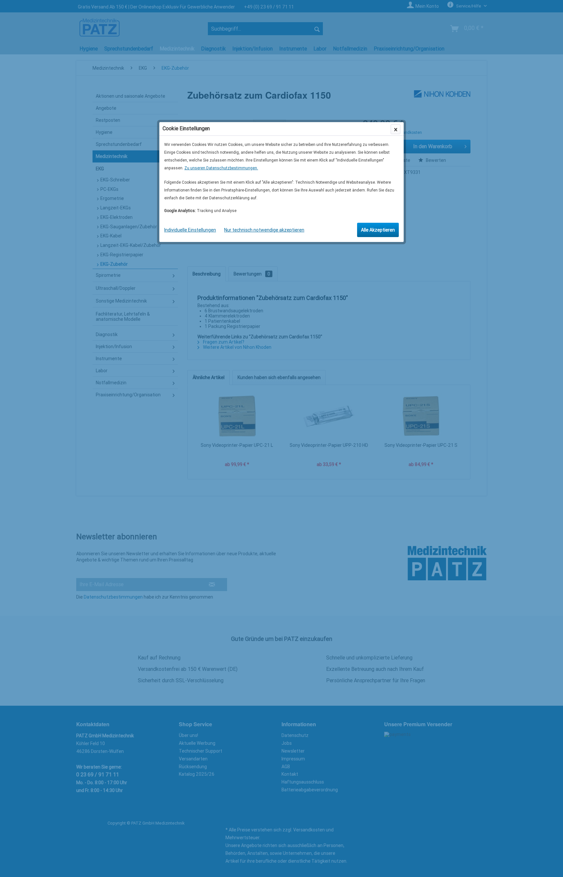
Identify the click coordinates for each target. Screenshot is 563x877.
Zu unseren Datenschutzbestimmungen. (221, 168)
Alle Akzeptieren (378, 230)
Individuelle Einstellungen (190, 230)
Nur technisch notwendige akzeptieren (264, 230)
